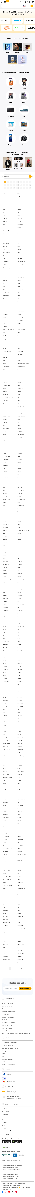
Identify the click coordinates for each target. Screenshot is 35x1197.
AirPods (5, 660)
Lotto (4, 332)
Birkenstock (5, 261)
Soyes (4, 632)
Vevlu (19, 919)
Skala (19, 283)
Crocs (4, 240)
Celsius (19, 428)
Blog (3, 1054)
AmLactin (20, 715)
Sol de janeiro (21, 305)
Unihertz (5, 715)
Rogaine (20, 487)
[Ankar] (15, 21)
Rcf (18, 833)
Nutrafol (5, 688)
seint (19, 857)
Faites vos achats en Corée (10, 1172)
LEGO (4, 345)
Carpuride (20, 916)
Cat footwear (21, 277)
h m (18, 607)
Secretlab (20, 561)
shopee (5, 888)
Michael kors (21, 474)
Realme (19, 876)
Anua (19, 542)
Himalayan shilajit (7, 885)
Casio (19, 441)
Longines (20, 842)
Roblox (19, 496)
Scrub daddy (21, 938)
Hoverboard (6, 549)
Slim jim (19, 722)
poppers (5, 854)
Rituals (19, 592)
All (4, 182)
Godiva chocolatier (8, 777)
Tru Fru (4, 768)
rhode (19, 536)
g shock (5, 357)
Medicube (20, 286)
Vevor (4, 249)
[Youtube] (10, 1192)
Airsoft (19, 848)
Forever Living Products (8, 329)
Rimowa (20, 258)
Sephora (20, 197)
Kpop (4, 487)
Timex (4, 913)
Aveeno (5, 793)
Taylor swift (5, 657)
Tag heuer (5, 956)
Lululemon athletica (8, 867)
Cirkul (4, 335)
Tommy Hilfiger (6, 252)
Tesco (4, 873)
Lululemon (20, 224)
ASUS (4, 734)
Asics (4, 323)
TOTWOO (5, 264)
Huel (4, 407)
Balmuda (5, 864)
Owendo (4, 1117)
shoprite (19, 956)
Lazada (19, 271)
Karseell (19, 209)
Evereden (20, 700)
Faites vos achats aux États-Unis (12, 1163)
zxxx (18, 326)
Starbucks (5, 669)
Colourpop (5, 944)
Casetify (5, 326)
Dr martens (5, 314)
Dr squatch (20, 706)
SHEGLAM (20, 218)
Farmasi (5, 542)
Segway (20, 811)
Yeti (18, 802)
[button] (22, 2)
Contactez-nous (7, 1006)
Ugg (4, 354)
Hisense (5, 567)
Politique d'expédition (8, 1022)
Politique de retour (7, 1051)
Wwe (19, 654)
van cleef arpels (21, 756)
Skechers (5, 218)
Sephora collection (7, 579)
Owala (4, 277)
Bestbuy (19, 255)
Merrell (4, 675)
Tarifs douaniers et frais (9, 1020)
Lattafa (4, 555)
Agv (18, 357)
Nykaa (4, 950)
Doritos (19, 780)
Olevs (4, 450)
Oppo (19, 546)
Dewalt (19, 873)
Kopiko (19, 678)
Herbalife (20, 274)
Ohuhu (4, 728)
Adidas (19, 221)
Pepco (4, 363)
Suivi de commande (8, 1017)
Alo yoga (20, 391)
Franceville (5, 1114)
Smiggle (5, 437)
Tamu (19, 907)
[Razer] (21, 27)
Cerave (19, 268)
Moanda (4, 1122)
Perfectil (19, 644)
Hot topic (5, 678)
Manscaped (6, 651)
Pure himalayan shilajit (23, 363)
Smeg (4, 339)
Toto (19, 904)
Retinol (4, 617)
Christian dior (6, 959)
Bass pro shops (21, 799)
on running (5, 465)
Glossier (5, 419)
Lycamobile (6, 774)
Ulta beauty (20, 354)
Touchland (5, 394)
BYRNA (4, 731)
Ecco (19, 419)
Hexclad (5, 462)
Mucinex (5, 638)
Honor (19, 638)
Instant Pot (20, 959)
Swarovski (20, 388)
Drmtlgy (5, 833)
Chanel (19, 403)
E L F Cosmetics (21, 320)
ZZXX (4, 274)
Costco (19, 212)
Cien (19, 422)
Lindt (19, 465)
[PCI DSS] (6, 1155)
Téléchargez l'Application (9, 1042)
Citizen (19, 549)
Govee (4, 712)
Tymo (4, 434)
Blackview (20, 610)
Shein (4, 193)
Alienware (20, 669)
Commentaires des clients (10, 1048)
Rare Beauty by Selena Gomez (24, 530)
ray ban (19, 323)
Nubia (4, 512)
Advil (19, 400)
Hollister (19, 759)
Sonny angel (6, 623)
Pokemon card (21, 366)
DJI (3, 283)
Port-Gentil (5, 1111)
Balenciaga (6, 836)
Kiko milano (6, 295)
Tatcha (5, 941)
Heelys (19, 734)
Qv (3, 845)
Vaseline (20, 740)
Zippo (19, 456)
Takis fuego (20, 805)
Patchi (19, 227)
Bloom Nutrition (6, 459)
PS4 (18, 629)
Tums (19, 922)
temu (19, 193)
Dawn (4, 718)
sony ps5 (5, 771)
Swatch (19, 314)
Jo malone (20, 891)
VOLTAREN (20, 861)
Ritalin (4, 907)
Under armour (21, 490)
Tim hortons (20, 635)
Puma (19, 252)
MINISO (19, 215)
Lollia (4, 935)
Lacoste (5, 447)
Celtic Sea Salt (6, 292)
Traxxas (19, 814)
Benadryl (20, 589)
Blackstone (20, 765)
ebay (4, 224)
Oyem (4, 1120)
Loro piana (5, 561)
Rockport (5, 830)
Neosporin (20, 836)
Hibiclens (20, 743)
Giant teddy (20, 950)
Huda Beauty (21, 604)
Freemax (20, 663)
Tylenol (19, 342)
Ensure (4, 425)
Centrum (5, 298)
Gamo (19, 521)
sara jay (5, 552)
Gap (19, 444)
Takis (4, 206)
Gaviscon (5, 799)
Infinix (4, 570)
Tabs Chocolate (7, 762)
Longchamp (21, 311)
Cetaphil (5, 706)
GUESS (4, 533)
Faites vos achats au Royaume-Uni (12, 1165)
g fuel (4, 790)
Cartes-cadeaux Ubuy (8, 1065)
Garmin (19, 481)
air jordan (20, 453)
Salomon (5, 536)
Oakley (4, 882)
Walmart (5, 246)
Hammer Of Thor (7, 876)
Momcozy (5, 814)
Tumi (4, 654)
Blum (19, 555)
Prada (4, 947)
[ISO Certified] (18, 1155)
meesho (5, 962)
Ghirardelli (20, 749)
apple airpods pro (7, 891)
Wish (19, 583)
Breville (4, 842)
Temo (19, 348)
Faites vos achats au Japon (10, 1167)
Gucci (4, 234)
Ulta (4, 474)
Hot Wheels (5, 478)
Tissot (19, 292)
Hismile (4, 576)
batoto (19, 539)
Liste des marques (7, 1045)
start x (4, 805)
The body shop (6, 499)
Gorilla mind (21, 688)
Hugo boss (20, 484)
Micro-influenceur (7, 1025)
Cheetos (5, 382)
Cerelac (19, 827)
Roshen (19, 752)
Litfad (19, 601)
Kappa (4, 672)
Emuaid (5, 530)
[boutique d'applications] (7, 1142)
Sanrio (19, 728)
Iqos (4, 215)
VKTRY (4, 521)
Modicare (5, 910)
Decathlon (5, 203)
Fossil (19, 657)
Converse (20, 373)
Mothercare (5, 644)
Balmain (20, 746)
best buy (5, 620)
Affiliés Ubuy (5, 1062)
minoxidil (20, 437)
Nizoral (4, 453)
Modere (19, 447)
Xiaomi (4, 413)
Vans (19, 558)
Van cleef (20, 725)
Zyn (4, 360)
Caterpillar (20, 839)
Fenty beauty (21, 681)
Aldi (4, 765)
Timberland (6, 230)
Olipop (19, 672)
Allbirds (19, 935)
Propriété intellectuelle (8, 1011)
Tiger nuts (5, 444)
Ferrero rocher (21, 505)
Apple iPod (20, 351)
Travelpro (20, 962)
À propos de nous (7, 1003)
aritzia (19, 731)
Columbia (5, 546)
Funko (19, 885)
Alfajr (4, 857)
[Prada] (28, 21)
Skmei (19, 524)
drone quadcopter (7, 598)
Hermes (5, 422)
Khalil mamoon (7, 879)
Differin (4, 586)
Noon (4, 320)
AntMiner (20, 493)
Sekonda (5, 481)
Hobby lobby (6, 641)
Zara (4, 212)
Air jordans (5, 607)
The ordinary (6, 280)
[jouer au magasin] (17, 1142)
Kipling (19, 382)
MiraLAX (5, 647)
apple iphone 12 (21, 929)
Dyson (19, 249)
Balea (19, 502)
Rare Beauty (6, 610)
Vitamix (19, 879)
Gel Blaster (20, 882)
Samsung (20, 289)
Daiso (4, 317)
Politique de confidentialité (10, 1187)
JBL (18, 397)
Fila (4, 589)
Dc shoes (20, 376)
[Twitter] (13, 1192)
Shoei (19, 777)
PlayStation (20, 737)
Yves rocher (20, 512)
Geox (19, 394)
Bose (19, 783)
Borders (19, 941)
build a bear (21, 431)
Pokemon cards (21, 416)
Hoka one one (6, 870)
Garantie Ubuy (6, 1031)
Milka (19, 450)
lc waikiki (20, 459)
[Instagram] (6, 1192)
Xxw (4, 209)
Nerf (4, 780)
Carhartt (5, 601)
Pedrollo (5, 595)
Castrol (5, 783)
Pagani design (21, 771)
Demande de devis (7, 1009)
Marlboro (5, 539)
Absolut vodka (21, 579)
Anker (19, 768)
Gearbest (5, 493)
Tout (4, 289)
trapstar (5, 703)
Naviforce (20, 379)
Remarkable (6, 681)
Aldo (19, 246)
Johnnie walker (6, 743)
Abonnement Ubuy (7, 1028)
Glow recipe (20, 410)
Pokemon (20, 774)
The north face (21, 261)
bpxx (19, 515)
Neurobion (20, 620)
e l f (18, 718)
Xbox (19, 478)
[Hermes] (8, 27)
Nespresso (20, 552)
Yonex (19, 527)
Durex (4, 938)
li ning (19, 712)
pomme (5, 311)
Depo (19, 901)
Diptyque (5, 573)
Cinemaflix (5, 604)
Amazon (5, 197)
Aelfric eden (6, 722)
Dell (4, 756)
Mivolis (4, 626)
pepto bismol (6, 527)
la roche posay (21, 499)
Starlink (19, 237)
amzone (20, 564)
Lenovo (4, 629)
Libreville (4, 1109)
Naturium (5, 496)
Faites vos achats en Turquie (10, 1176)
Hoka (4, 468)
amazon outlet (6, 416)
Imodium (20, 697)
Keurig (4, 502)
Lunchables (6, 305)
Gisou (19, 632)
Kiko (4, 255)
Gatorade (5, 583)
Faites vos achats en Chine (10, 1174)
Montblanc (5, 802)
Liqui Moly (5, 925)
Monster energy (6, 428)
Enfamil (19, 425)
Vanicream (20, 845)
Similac (5, 752)
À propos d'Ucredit (7, 1059)
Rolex (4, 227)
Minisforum (5, 851)
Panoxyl (19, 280)
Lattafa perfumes (22, 413)
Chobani (5, 403)
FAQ (3, 1056)
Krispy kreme (21, 944)
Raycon (19, 786)
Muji (4, 490)
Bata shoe (5, 740)
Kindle (19, 660)
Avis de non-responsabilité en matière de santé (16, 1034)
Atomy (4, 558)
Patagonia (5, 919)
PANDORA (20, 203)
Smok (4, 613)
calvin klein (20, 308)
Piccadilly (20, 808)
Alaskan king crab (7, 848)
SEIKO (4, 376)
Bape (19, 694)
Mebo (19, 360)
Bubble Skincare (7, 351)
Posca (4, 685)
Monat (19, 913)
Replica (5, 737)
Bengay (19, 623)
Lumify (19, 617)
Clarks (19, 298)
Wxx (4, 302)
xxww (4, 505)
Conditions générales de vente (11, 1185)
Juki (18, 570)
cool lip (19, 598)
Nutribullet (20, 817)
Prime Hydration (21, 407)
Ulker (19, 910)
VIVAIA (19, 332)
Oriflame (5, 369)
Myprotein (20, 651)
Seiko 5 (4, 441)
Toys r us (5, 471)
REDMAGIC (20, 240)
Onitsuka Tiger (21, 264)
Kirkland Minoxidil (22, 854)
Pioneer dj (5, 746)
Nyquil (19, 691)
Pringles (5, 901)
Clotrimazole (21, 953)
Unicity (19, 295)
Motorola (5, 694)
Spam (19, 666)
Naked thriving (6, 385)
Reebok (19, 533)
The (18, 243)
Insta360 (5, 759)
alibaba (19, 230)
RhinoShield (6, 796)
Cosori (19, 898)
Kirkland (19, 647)
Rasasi (4, 953)
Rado (4, 237)
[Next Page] (24, 968)
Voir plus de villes (7, 1131)
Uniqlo (19, 234)
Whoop (4, 348)
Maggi (4, 725)
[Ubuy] (6, 2)
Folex (19, 335)
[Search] (31, 6)
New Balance (6, 308)
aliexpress (20, 595)
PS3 (18, 823)
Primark (19, 345)
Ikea (19, 200)
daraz (4, 388)
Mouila (4, 1125)
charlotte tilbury (7, 456)
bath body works (22, 302)
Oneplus (5, 391)
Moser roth (5, 700)
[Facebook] (3, 1192)
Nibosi (19, 385)
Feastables (5, 221)
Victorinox (20, 867)
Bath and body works (8, 397)
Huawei (5, 431)
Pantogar (20, 790)
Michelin (5, 697)
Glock (19, 796)
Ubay (19, 206)
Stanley (19, 339)
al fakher (5, 823)
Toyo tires (20, 830)
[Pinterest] (16, 1192)
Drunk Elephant (21, 703)
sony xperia (6, 524)
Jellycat (19, 471)
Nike (4, 200)
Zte (18, 709)
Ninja (4, 258)
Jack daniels (6, 817)
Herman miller (21, 870)
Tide (4, 904)
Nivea (4, 691)
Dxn (4, 271)
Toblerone (5, 373)
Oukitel (19, 932)
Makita (4, 592)
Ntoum (4, 1128)
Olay (4, 709)
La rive (4, 663)
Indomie (20, 851)
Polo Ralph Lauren (7, 342)
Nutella (19, 793)
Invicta (19, 613)
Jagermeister (6, 366)
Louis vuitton (6, 243)
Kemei (4, 820)
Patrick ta (20, 762)
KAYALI (19, 468)
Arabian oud (6, 515)
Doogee (19, 820)
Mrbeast (5, 484)
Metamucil (5, 916)
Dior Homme (21, 369)
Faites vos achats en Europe (10, 1178)
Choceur (20, 864)
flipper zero (5, 932)
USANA (19, 462)
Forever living (21, 626)
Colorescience (21, 888)
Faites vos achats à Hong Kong (11, 1170)
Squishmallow (21, 434)
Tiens (19, 586)
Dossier (19, 576)
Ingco (4, 929)
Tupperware (6, 564)
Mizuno (4, 827)
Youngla (5, 508)
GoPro (19, 641)
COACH (5, 286)
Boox (4, 808)
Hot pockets (20, 925)
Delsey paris (6, 861)
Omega (5, 895)
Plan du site (5, 1014)
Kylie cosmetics (21, 518)
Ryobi (19, 567)
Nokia (4, 410)
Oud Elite (5, 635)
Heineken (5, 666)
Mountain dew (6, 922)
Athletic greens (21, 329)
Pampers (20, 573)
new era (5, 839)
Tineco (19, 895)
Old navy (5, 518)
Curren (4, 379)
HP (18, 685)
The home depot (7, 268)
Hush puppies (6, 749)
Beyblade (5, 400)
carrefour (5, 898)
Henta (19, 675)
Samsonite (20, 317)
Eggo (4, 786)
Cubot (4, 811)
